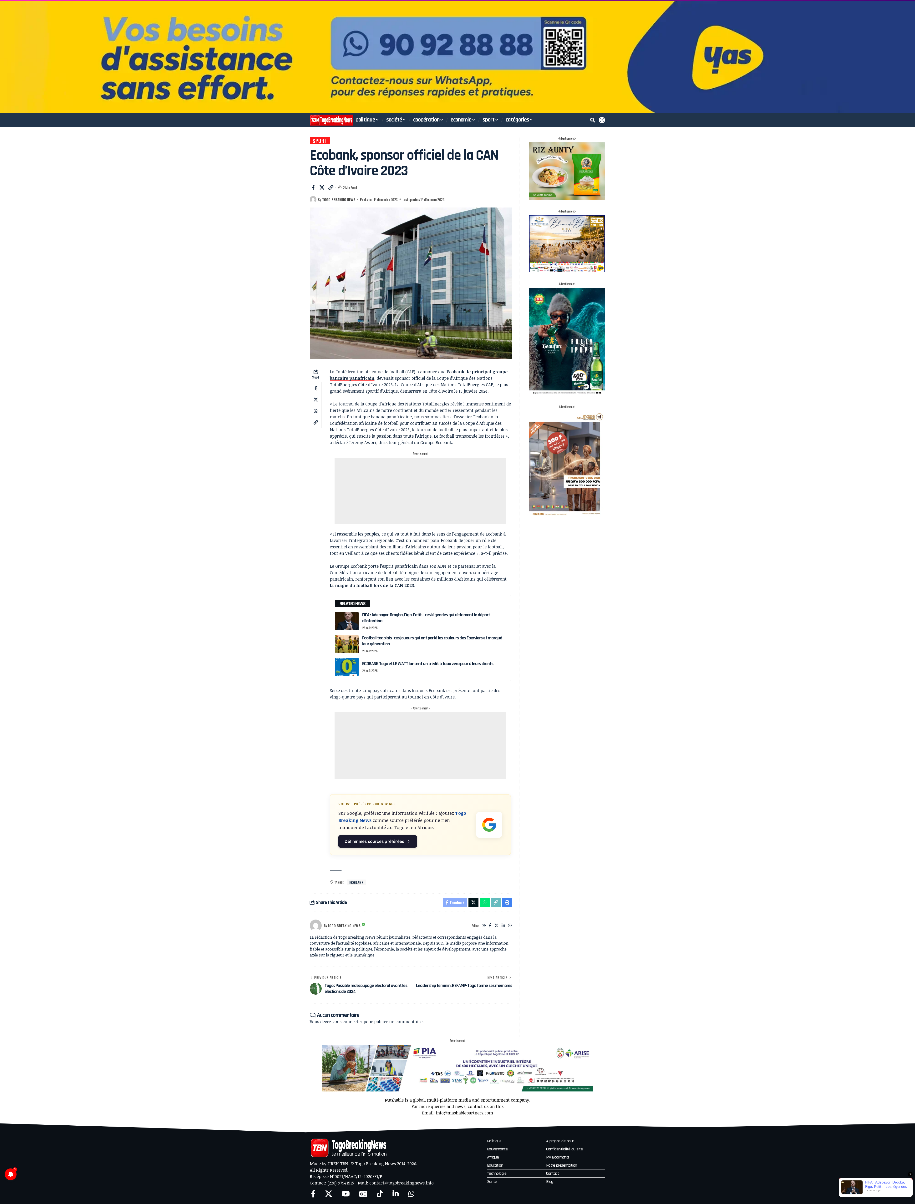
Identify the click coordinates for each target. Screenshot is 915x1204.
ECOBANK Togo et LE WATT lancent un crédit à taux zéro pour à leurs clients (427, 664)
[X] (496, 925)
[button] (592, 120)
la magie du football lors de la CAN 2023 (372, 585)
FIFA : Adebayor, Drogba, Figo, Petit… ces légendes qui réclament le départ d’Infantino (426, 618)
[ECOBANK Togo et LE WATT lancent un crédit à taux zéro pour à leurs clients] (347, 667)
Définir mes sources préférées (374, 841)
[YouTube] (346, 1194)
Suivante (909, 56)
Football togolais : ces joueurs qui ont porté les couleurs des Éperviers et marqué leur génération (432, 641)
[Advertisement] (420, 491)
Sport (320, 140)
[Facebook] (490, 925)
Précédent (5, 56)
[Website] (483, 925)
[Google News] (363, 1194)
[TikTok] (380, 1194)
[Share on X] (322, 187)
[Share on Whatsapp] (315, 411)
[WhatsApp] (510, 925)
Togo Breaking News (338, 199)
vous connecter (347, 1021)
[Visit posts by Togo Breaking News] (313, 199)
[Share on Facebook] (313, 187)
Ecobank (356, 882)
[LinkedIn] (503, 925)
